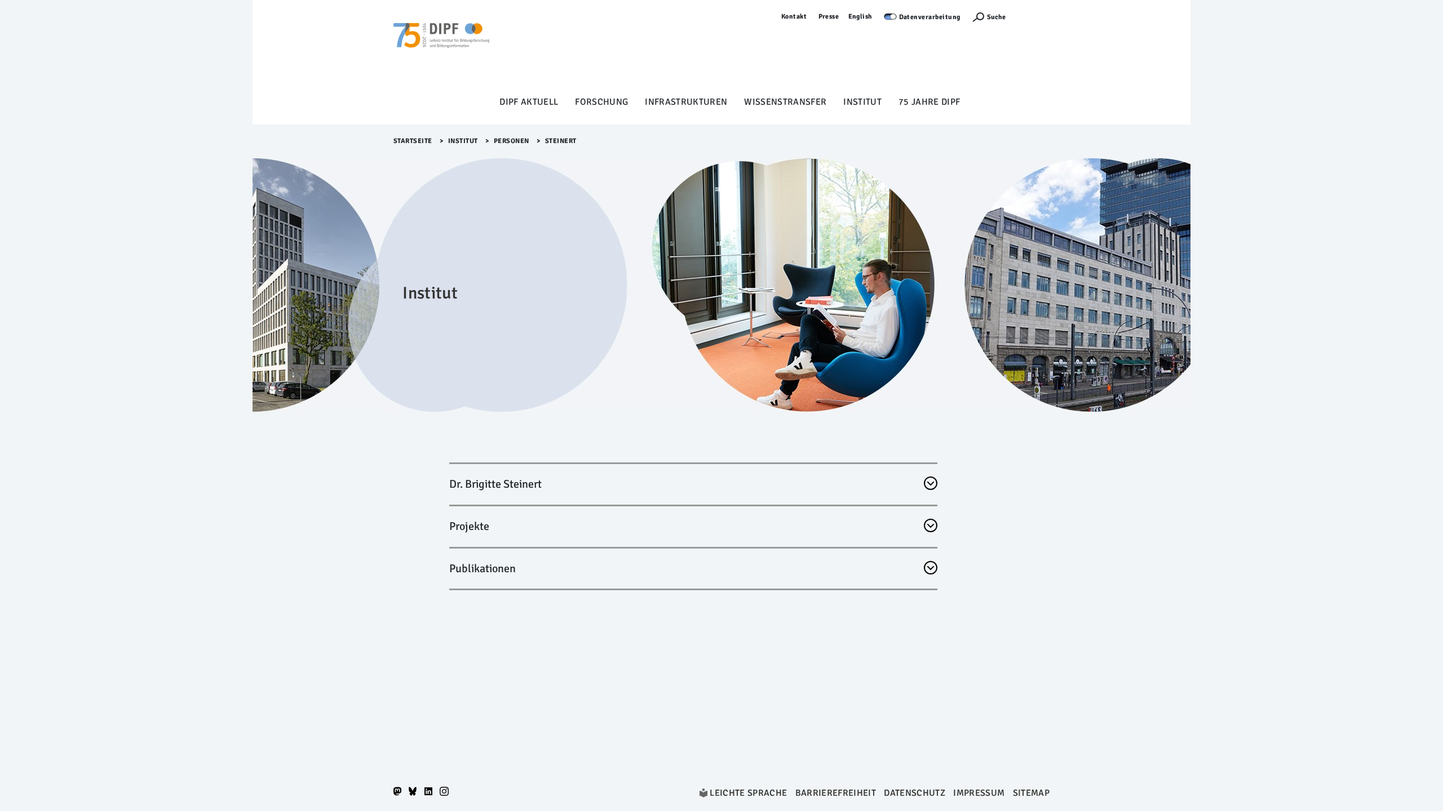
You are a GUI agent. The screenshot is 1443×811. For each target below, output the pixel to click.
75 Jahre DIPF (929, 102)
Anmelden (1033, 16)
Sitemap (1031, 793)
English (860, 16)
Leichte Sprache (748, 793)
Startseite (412, 141)
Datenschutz (914, 793)
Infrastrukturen (686, 102)
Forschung (601, 102)
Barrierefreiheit (835, 793)
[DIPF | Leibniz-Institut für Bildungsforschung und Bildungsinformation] (441, 51)
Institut (862, 102)
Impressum (978, 793)
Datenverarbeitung (930, 17)
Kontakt (794, 16)
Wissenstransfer (785, 102)
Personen (511, 141)
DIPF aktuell (528, 102)
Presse (828, 16)
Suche (996, 17)
